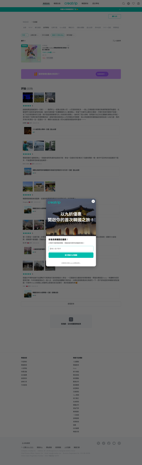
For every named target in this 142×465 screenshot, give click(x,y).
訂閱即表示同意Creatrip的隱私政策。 (71, 263)
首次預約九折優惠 (71, 255)
